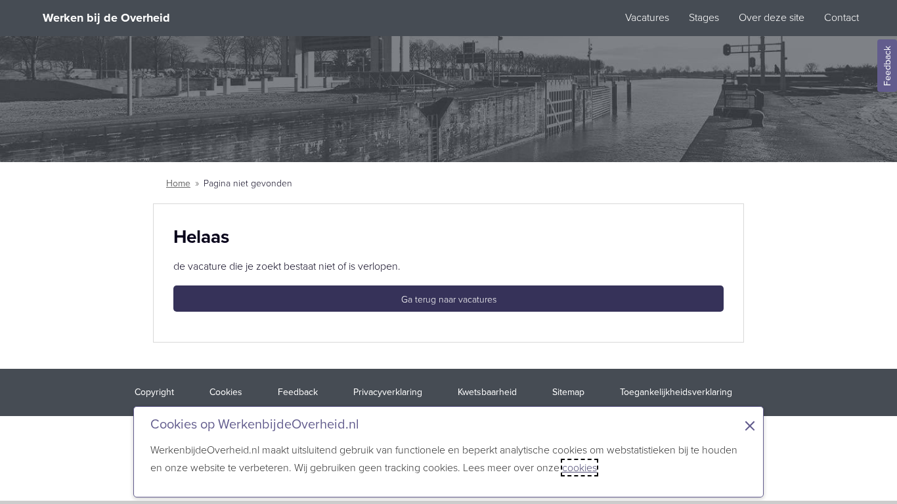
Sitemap (568, 392)
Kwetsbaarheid (487, 392)
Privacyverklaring (387, 392)
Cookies (225, 392)
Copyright (154, 392)
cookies (579, 467)
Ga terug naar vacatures (448, 299)
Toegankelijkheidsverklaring (676, 392)
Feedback (887, 66)
